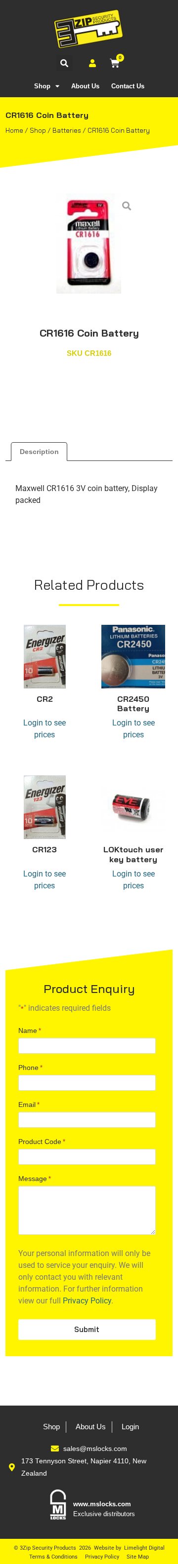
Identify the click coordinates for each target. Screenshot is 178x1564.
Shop (42, 86)
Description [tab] (39, 452)
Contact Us (127, 86)
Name (29, 1030)
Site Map (138, 1557)
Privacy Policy (87, 1300)
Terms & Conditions (53, 1557)
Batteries (66, 130)
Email (29, 1104)
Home (14, 130)
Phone (30, 1067)
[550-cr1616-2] (89, 243)
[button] (64, 63)
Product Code (41, 1141)
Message (34, 1178)
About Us (85, 86)
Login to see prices (44, 728)
